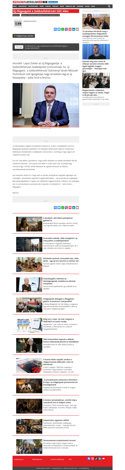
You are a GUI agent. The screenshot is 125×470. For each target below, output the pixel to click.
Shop (93, 6)
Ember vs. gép (70, 6)
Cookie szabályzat (57, 459)
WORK (42, 6)
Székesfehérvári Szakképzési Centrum (38, 15)
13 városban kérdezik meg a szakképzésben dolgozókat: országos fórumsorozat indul (95, 33)
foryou (48, 6)
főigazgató (24, 15)
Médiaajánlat (37, 459)
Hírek (15, 6)
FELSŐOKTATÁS (33, 6)
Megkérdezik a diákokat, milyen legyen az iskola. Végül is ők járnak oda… (95, 92)
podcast (55, 6)
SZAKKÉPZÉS (22, 6)
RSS (70, 459)
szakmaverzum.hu (30, 21)
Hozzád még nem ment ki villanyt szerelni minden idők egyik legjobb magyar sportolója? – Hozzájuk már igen (95, 66)
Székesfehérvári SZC (54, 15)
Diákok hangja (53, 2)
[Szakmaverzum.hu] (30, 2)
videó (62, 6)
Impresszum (18, 459)
